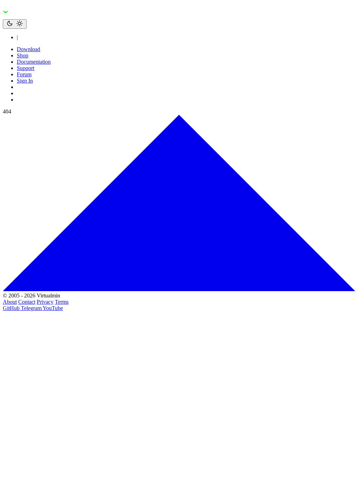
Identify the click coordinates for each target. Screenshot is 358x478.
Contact (26, 302)
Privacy (45, 302)
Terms (62, 302)
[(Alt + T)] (15, 24)
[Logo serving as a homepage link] (45, 16)
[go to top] (179, 289)
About (10, 302)
